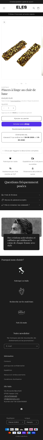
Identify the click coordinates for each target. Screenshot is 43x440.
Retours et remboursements (14, 375)
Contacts (7, 361)
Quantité (5, 104)
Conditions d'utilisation (13, 379)
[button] (4, 8)
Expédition (8, 370)
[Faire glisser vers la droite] (26, 83)
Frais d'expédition (15, 101)
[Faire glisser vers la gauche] (17, 83)
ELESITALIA (23, 436)
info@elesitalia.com (12, 399)
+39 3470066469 (10, 396)
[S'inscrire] (36, 346)
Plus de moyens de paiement (21, 129)
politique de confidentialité (14, 366)
